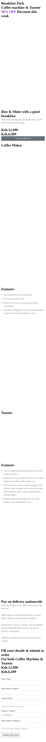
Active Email (7, 698)
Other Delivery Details (11, 721)
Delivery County (8, 711)
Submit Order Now (11, 735)
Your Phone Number (10, 689)
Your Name (6, 679)
